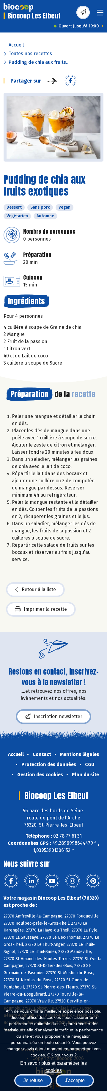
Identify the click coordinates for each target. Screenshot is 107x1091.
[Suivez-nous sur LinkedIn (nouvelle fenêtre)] (31, 881)
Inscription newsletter (58, 716)
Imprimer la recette (45, 609)
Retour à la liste (39, 589)
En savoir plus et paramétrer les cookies (53, 1066)
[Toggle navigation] (100, 14)
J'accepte (75, 1080)
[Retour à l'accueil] (18, 7)
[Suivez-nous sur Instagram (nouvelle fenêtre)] (72, 881)
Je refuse (33, 1080)
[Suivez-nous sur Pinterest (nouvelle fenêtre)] (93, 881)
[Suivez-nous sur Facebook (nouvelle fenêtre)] (11, 881)
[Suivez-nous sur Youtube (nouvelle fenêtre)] (52, 881)
